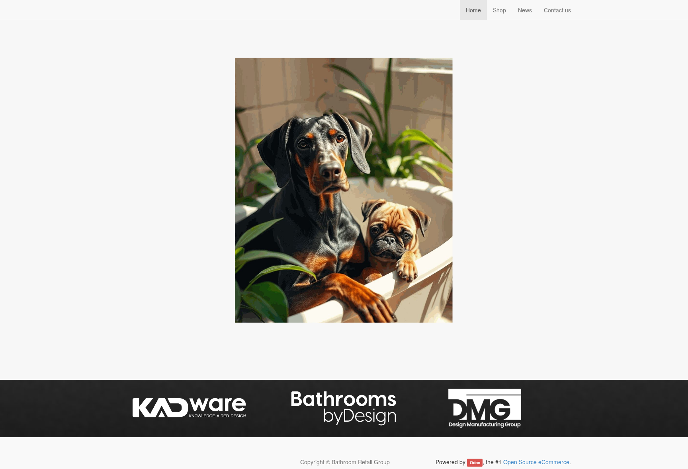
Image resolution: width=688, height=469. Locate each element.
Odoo (475, 462)
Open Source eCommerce (536, 462)
